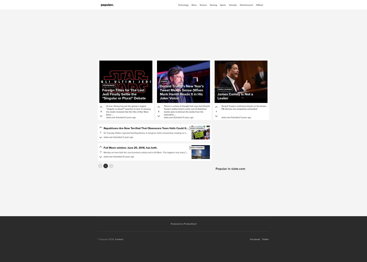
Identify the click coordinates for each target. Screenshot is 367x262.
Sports (223, 5)
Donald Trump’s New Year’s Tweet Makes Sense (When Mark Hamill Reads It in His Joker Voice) (182, 91)
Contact (119, 239)
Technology (183, 5)
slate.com (110, 117)
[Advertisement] (183, 33)
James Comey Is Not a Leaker (235, 95)
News (194, 5)
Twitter (265, 239)
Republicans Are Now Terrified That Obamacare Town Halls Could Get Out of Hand (154, 128)
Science (203, 5)
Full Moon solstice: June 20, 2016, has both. (130, 148)
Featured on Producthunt (183, 223)
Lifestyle (233, 5)
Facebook (255, 239)
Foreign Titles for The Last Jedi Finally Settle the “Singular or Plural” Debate (124, 93)
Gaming (213, 5)
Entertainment (246, 5)
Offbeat (259, 5)
